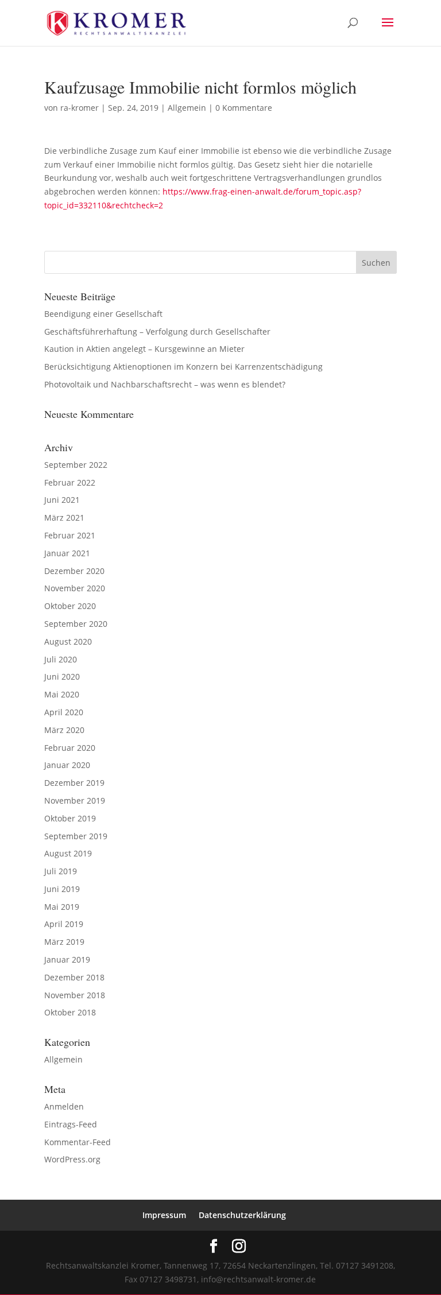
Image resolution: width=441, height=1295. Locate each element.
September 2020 (75, 623)
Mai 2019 (61, 906)
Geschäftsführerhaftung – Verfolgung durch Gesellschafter (157, 331)
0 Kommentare (243, 107)
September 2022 (75, 464)
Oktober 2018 (70, 1012)
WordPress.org (72, 1159)
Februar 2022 (69, 482)
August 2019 (68, 853)
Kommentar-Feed (77, 1142)
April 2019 (63, 923)
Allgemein (187, 107)
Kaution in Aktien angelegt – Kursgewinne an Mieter (144, 348)
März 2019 (64, 941)
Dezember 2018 (74, 977)
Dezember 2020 (74, 570)
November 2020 (74, 588)
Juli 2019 (60, 871)
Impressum (164, 1214)
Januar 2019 (67, 959)
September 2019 (75, 836)
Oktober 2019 (70, 818)
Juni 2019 (62, 888)
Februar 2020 (69, 747)
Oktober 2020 (70, 605)
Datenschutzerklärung (242, 1214)
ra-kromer (79, 107)
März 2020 (64, 729)
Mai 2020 (61, 694)
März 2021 (64, 517)
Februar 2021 (69, 535)
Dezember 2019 (74, 782)
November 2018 (74, 995)
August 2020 (68, 641)
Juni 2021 (62, 499)
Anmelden (64, 1106)
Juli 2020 (60, 659)
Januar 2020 (67, 764)
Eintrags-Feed (70, 1124)
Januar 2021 (67, 553)
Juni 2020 (62, 676)
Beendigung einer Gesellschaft (103, 313)
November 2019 (74, 800)
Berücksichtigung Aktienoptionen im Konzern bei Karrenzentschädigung (183, 366)
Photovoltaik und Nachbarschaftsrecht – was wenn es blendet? (164, 384)
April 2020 (63, 712)
